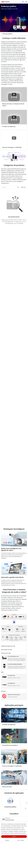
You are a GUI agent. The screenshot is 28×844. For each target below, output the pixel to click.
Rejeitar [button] (7, 840)
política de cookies (9, 833)
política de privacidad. (20, 833)
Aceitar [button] (14, 836)
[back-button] (1, 33)
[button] (14, 94)
